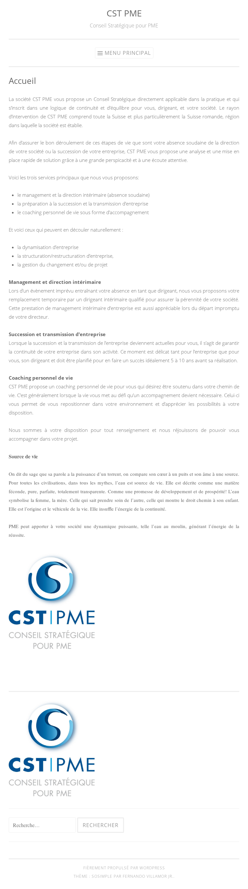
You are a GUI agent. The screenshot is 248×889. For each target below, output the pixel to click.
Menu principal (128, 52)
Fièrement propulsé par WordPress (124, 868)
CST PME (124, 13)
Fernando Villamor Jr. (148, 876)
